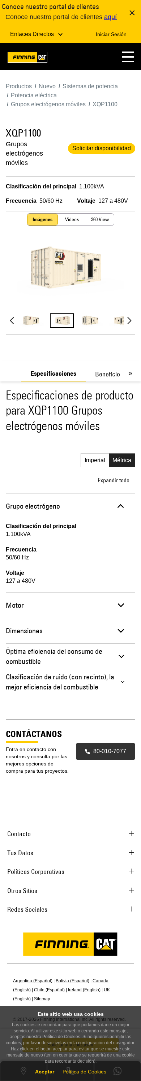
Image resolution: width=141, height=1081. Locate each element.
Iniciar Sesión (111, 34)
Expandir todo (113, 480)
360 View (100, 219)
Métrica (121, 460)
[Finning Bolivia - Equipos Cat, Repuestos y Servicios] (27, 58)
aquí (110, 17)
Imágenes (42, 219)
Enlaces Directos (32, 34)
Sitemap (42, 998)
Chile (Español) (49, 989)
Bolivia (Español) (72, 980)
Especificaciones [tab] (53, 374)
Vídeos (72, 219)
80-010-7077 (109, 751)
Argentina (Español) (32, 980)
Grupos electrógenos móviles (24, 153)
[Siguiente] (129, 320)
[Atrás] (11, 320)
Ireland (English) (84, 989)
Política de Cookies (84, 1072)
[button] (127, 56)
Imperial (95, 460)
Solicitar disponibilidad (101, 148)
